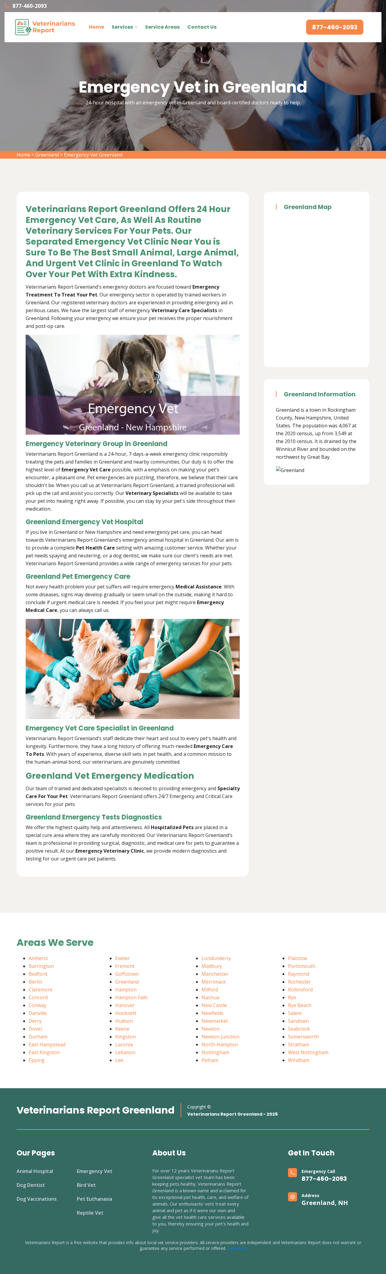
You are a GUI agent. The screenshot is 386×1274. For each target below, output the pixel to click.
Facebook (237, 1248)
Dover (36, 1028)
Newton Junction (220, 1036)
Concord (38, 997)
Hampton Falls (131, 997)
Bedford (38, 974)
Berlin (35, 981)
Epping (37, 1060)
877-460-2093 (29, 5)
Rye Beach (299, 1005)
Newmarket (214, 1021)
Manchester (215, 974)
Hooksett (125, 1013)
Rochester (299, 981)
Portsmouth (301, 966)
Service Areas (162, 27)
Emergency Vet (94, 1171)
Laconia (124, 1044)
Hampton (126, 989)
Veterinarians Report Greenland (96, 1110)
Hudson (124, 1021)
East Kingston (44, 1052)
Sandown (298, 1021)
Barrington (41, 966)
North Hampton (219, 1044)
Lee (119, 1060)
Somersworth (303, 1036)
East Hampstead (47, 1044)
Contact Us (202, 27)
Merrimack (213, 981)
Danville (38, 1013)
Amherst (38, 958)
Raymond (298, 974)
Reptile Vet (90, 1212)
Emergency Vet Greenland (93, 154)
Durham (38, 1036)
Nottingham (215, 1052)
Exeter (122, 958)
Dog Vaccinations (37, 1199)
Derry (35, 1021)
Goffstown (127, 974)
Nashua (210, 997)
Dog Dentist (31, 1185)
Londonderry (216, 958)
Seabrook (299, 1028)
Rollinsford (300, 989)
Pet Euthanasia (94, 1199)
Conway (37, 1005)
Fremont (124, 966)
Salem (295, 1013)
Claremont (40, 989)
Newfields (212, 1013)
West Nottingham (308, 1052)
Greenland (47, 154)
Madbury (211, 966)
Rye (292, 997)
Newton (210, 1028)
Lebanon (125, 1052)
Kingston (125, 1036)
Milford (209, 989)
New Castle (214, 1005)
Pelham (209, 1060)
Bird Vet (86, 1185)
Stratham (298, 1044)
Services (122, 27)
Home (96, 27)
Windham (298, 1060)
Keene (122, 1028)
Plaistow (297, 958)
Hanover (125, 1005)
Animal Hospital (35, 1171)
